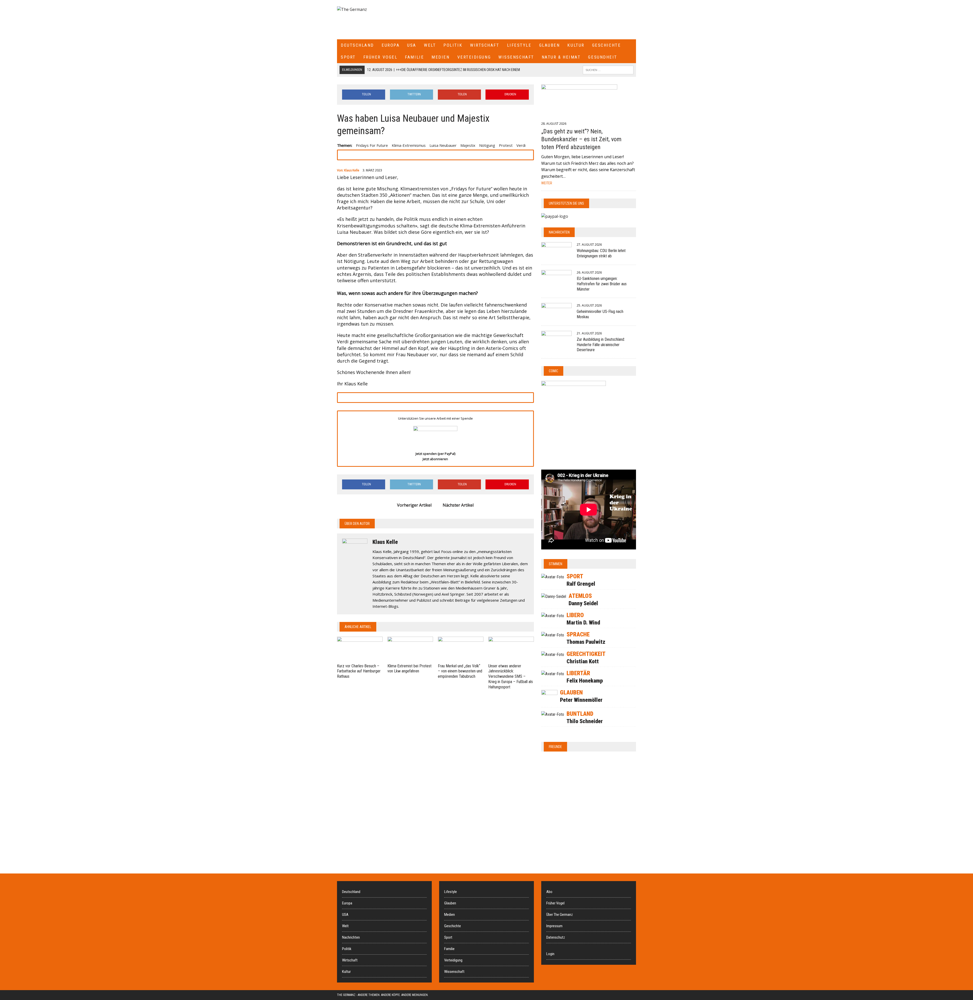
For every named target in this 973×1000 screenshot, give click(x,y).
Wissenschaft (516, 57)
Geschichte (606, 45)
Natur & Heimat (561, 57)
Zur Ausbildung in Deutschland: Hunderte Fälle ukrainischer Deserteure (601, 344)
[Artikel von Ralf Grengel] (552, 577)
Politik (452, 45)
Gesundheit (602, 57)
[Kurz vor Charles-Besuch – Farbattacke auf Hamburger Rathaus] (360, 659)
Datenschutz (555, 937)
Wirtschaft (484, 45)
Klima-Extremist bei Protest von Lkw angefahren (409, 669)
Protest (506, 145)
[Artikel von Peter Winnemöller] (549, 703)
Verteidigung (474, 57)
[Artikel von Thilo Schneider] (552, 714)
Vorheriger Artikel (414, 505)
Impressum (554, 926)
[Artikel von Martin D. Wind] (552, 615)
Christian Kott (583, 661)
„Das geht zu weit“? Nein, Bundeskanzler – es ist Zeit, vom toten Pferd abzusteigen (581, 139)
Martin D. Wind (583, 622)
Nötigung (487, 145)
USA (411, 45)
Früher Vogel (380, 57)
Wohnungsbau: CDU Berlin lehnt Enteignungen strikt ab (601, 253)
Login (550, 954)
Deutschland (357, 45)
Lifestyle (519, 45)
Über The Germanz (559, 914)
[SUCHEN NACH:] (608, 69)
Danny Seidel (583, 603)
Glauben (549, 45)
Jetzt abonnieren (435, 459)
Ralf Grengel (581, 584)
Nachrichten (559, 232)
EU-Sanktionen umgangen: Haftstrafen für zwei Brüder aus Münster (602, 284)
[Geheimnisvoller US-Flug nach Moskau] (556, 316)
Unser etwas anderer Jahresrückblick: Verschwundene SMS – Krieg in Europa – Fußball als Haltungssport (510, 676)
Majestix (467, 145)
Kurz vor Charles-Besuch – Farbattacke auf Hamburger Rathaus (359, 671)
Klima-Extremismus (409, 145)
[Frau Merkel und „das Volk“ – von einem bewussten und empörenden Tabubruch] (460, 659)
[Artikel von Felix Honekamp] (552, 673)
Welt (430, 45)
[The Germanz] (386, 9)
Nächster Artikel (458, 505)
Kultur (575, 45)
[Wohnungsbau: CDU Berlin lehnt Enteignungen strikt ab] (556, 255)
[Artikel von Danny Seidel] (553, 596)
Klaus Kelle (351, 170)
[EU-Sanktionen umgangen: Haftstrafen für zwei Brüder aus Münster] (556, 283)
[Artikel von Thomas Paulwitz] (552, 635)
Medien (441, 57)
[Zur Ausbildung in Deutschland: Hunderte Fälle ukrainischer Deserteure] (556, 344)
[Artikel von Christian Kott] (552, 654)
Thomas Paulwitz (586, 642)
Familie (414, 57)
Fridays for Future (372, 145)
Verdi (521, 145)
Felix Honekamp (585, 680)
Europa (391, 45)
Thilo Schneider (585, 721)
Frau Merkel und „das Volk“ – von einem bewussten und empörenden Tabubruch (460, 671)
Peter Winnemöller (581, 700)
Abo (549, 891)
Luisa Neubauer (443, 145)
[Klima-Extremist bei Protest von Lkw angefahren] (410, 659)
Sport (348, 57)
